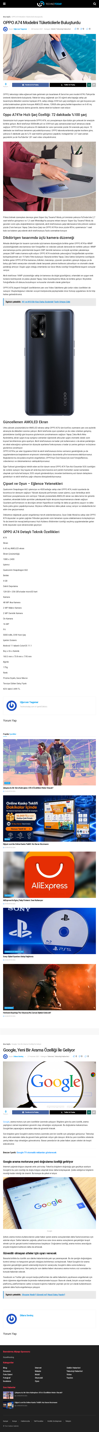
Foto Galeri (8, 1374)
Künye (14, 1421)
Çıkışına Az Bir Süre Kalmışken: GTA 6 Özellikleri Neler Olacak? (28, 788)
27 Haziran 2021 (33, 1056)
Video (69, 1374)
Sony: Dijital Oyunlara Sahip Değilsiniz (18, 957)
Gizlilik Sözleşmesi (54, 1421)
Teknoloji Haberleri (63, 29)
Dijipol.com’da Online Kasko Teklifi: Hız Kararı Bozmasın (25, 844)
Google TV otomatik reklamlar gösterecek (36, 1152)
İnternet (9, 895)
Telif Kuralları (38, 1421)
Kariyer (5, 1421)
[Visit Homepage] (49, 3)
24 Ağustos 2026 (9, 903)
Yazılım (70, 1378)
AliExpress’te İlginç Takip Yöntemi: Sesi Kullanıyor (23, 900)
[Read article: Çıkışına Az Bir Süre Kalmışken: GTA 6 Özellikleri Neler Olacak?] (49, 762)
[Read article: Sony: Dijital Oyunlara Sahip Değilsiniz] (49, 931)
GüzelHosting (8, 1357)
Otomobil (39, 1378)
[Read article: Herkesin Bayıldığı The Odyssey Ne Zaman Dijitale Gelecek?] (49, 987)
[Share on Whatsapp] (89, 85)
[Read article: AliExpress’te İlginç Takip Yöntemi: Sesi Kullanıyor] (49, 875)
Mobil (53, 29)
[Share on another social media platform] (94, 85)
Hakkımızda (25, 1421)
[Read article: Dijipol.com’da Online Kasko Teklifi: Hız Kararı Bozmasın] (49, 818)
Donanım (7, 1371)
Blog (7, 839)
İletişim (68, 1421)
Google (6, 1122)
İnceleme (7, 1381)
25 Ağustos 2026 (9, 791)
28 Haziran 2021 (37, 29)
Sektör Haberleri (74, 1368)
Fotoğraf (6, 1378)
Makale (38, 1371)
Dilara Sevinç (18, 1056)
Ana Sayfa (6, 17)
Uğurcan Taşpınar (20, 29)
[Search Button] (94, 4)
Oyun (7, 783)
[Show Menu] (4, 4)
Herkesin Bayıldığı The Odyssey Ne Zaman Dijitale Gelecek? (27, 1013)
